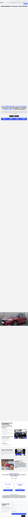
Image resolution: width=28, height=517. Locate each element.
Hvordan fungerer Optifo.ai (13, 2)
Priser (21, 2)
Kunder (18, 2)
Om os (8, 2)
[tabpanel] (14, 487)
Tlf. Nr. (12, 507)
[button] (0, 318)
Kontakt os (23, 2)
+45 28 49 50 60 (6, 511)
